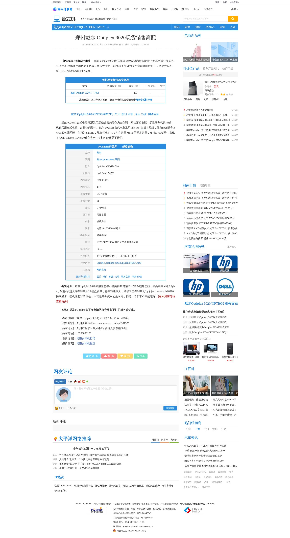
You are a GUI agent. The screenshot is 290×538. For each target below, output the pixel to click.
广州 (206, 429)
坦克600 (187, 482)
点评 (233, 27)
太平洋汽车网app (191, 487)
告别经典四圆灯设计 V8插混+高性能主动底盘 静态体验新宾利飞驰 (93, 455)
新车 (55, 455)
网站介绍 (98, 504)
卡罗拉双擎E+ (217, 482)
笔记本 (88, 9)
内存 (118, 132)
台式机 (90, 19)
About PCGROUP (84, 504)
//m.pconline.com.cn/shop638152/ (111, 323)
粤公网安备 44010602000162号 (131, 531)
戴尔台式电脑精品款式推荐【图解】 (204, 311)
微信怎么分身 (153, 485)
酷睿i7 (126, 286)
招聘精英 (174, 504)
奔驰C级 (218, 477)
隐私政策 (107, 504)
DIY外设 (116, 9)
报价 (198, 27)
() (93, 356)
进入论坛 (231, 246)
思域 (206, 482)
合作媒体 (126, 504)
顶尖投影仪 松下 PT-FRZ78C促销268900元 (209, 223)
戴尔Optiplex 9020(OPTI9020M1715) (81, 27)
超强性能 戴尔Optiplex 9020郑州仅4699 (209, 327)
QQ (76, 381)
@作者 (73, 408)
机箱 (58, 127)
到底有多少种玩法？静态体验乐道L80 (204, 461)
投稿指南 (136, 504)
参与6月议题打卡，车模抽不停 (91, 448)
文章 (206, 99)
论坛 (225, 99)
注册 (225, 2)
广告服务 (117, 504)
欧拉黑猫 (222, 472)
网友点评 (125, 276)
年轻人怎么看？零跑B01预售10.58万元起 (205, 445)
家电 (127, 9)
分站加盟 (165, 504)
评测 (222, 27)
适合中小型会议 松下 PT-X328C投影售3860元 (210, 218)
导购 (55, 464)
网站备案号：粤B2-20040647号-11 (128, 522)
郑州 (185, 317)
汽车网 (164, 439)
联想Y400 (59, 485)
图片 (99, 276)
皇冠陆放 (208, 477)
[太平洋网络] (97, 509)
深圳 (215, 429)
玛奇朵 (198, 477)
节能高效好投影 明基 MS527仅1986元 (206, 238)
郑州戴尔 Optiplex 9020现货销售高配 (208, 317)
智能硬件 (208, 9)
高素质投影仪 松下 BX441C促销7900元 (207, 213)
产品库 (68, 2)
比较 (117, 276)
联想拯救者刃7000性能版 (199, 110)
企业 (135, 9)
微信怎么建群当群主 (133, 485)
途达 (231, 472)
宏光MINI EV (200, 472)
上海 (197, 429)
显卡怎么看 (114, 485)
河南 (109, 19)
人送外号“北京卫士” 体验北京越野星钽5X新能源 (84, 459)
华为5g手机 (60, 490)
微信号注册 (101, 485)
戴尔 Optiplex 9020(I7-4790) (85, 93)
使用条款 (145, 504)
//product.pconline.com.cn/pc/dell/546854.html (119, 263)
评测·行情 (137, 276)
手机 (78, 9)
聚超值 (77, 2)
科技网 (155, 439)
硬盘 (139, 132)
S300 (69, 485)
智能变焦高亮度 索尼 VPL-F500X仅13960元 (209, 208)
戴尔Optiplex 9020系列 (108, 159)
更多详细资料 (83, 276)
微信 (87, 381)
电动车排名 (168, 485)
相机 (106, 9)
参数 (187, 27)
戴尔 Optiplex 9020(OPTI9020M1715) (92, 114)
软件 (143, 9)
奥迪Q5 (197, 482)
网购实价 (101, 269)
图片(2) (210, 27)
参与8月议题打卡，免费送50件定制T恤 (79, 468)
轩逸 (229, 482)
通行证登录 (60, 381)
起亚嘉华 (188, 477)
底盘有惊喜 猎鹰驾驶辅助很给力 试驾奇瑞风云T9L (210, 466)
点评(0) (215, 99)
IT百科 (196, 9)
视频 (84, 2)
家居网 (174, 439)
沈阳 (185, 322)
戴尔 (99, 152)
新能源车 (206, 487)
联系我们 (155, 504)
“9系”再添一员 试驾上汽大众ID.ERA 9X (204, 450)
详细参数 (187, 99)
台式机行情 (100, 19)
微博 (80, 381)
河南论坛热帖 (194, 246)
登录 (217, 2)
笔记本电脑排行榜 (83, 485)
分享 (142, 356)
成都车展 (188, 472)
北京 (188, 429)
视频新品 (154, 9)
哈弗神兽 (229, 477)
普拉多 (212, 472)
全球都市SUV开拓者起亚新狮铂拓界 (203, 455)
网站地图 (184, 504)
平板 (97, 9)
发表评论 (170, 408)
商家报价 (209, 90)
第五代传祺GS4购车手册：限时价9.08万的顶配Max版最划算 (90, 464)
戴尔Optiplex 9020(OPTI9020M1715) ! (208, 332)
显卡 (92, 137)
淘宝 (84, 381)
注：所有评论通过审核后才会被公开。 (94, 388)
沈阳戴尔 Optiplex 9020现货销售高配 (208, 322)
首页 (83, 19)
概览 (177, 27)
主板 (143, 127)
